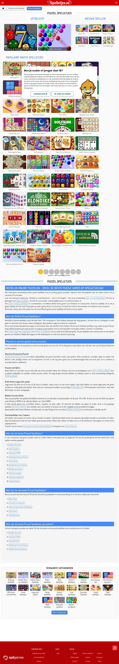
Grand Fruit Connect (16, 503)
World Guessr (14, 515)
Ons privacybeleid (39, 657)
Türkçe (99, 661)
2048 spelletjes (11, 376)
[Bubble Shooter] (54, 37)
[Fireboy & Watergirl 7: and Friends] (20, 37)
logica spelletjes (22, 301)
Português (99, 657)
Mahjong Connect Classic (18, 457)
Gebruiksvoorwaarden (38, 653)
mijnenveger (13, 331)
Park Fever (13, 511)
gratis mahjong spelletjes (18, 303)
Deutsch (75, 661)
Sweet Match (15, 481)
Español (99, 653)
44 (73, 271)
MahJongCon (14, 449)
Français (87, 661)
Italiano (88, 657)
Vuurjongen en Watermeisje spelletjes (37, 426)
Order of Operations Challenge (20, 507)
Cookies (39, 661)
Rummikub (13, 461)
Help (58, 653)
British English (75, 657)
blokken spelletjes (73, 409)
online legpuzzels (77, 387)
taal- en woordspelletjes (95, 298)
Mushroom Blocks (19, 407)
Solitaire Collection (16, 477)
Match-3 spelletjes (43, 331)
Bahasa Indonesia (88, 653)
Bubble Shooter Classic (17, 465)
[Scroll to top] (114, 648)
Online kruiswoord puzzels (16, 356)
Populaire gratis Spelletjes (16, 8)
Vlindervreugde (15, 473)
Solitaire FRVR (14, 453)
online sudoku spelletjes (101, 370)
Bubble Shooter (15, 445)
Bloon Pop (13, 499)
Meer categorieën (59, 612)
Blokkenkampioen (15, 469)
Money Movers (70, 426)
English (75, 653)
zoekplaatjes (26, 331)
